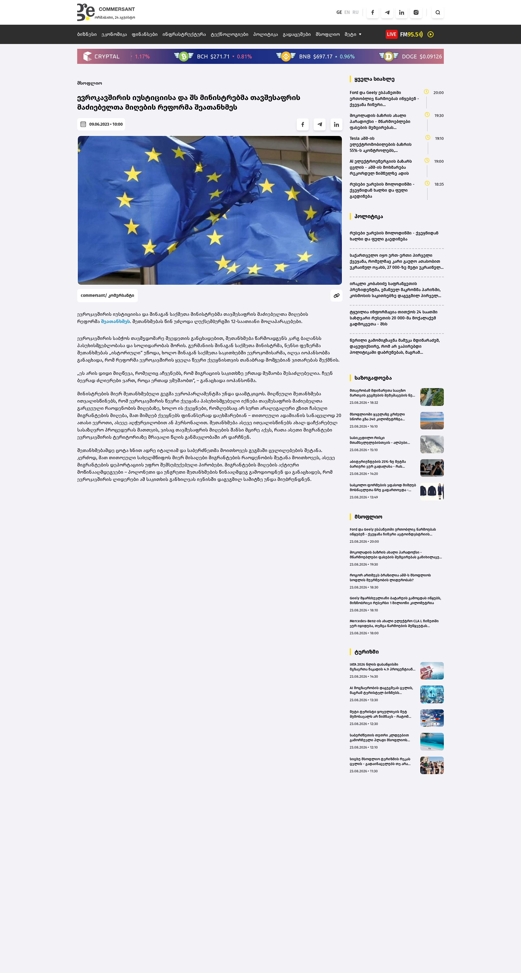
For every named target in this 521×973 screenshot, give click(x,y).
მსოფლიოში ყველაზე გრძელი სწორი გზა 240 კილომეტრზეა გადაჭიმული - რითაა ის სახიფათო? (382, 417)
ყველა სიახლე (375, 79)
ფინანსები (145, 34)
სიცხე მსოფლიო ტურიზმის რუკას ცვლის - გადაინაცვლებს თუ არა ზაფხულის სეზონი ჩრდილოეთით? (381, 761)
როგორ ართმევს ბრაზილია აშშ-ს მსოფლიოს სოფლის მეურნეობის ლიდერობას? (390, 577)
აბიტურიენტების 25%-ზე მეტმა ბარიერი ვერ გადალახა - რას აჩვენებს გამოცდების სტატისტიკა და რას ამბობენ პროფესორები (381, 464)
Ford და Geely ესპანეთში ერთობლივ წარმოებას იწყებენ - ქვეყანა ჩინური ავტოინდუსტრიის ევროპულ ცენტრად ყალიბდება (393, 532)
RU (355, 12)
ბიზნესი (87, 34)
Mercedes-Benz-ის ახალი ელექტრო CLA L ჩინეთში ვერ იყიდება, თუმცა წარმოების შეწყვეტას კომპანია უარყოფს (394, 623)
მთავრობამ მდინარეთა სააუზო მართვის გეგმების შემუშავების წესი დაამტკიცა (383, 393)
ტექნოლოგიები (229, 34)
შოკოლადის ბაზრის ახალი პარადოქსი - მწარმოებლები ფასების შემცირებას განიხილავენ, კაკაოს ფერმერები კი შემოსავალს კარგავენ (396, 555)
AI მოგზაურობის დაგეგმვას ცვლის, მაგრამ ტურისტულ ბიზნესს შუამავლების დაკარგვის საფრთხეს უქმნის (382, 690)
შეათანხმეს (115, 321)
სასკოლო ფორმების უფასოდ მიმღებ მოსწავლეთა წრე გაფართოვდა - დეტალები (383, 487)
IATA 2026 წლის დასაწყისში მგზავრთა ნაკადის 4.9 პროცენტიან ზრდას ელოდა (381, 667)
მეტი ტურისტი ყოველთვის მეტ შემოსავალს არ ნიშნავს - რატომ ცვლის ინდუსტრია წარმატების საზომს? (379, 714)
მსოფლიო (328, 34)
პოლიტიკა (265, 34)
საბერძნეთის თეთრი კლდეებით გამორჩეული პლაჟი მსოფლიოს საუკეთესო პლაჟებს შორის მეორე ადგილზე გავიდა (381, 737)
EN (347, 12)
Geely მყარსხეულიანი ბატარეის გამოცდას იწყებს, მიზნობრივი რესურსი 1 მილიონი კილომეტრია (395, 600)
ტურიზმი (367, 651)
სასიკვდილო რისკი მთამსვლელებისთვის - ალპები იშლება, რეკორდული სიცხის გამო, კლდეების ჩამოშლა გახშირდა (381, 440)
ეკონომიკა (114, 34)
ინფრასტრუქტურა (184, 34)
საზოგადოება (373, 378)
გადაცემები (297, 34)
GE (339, 12)
